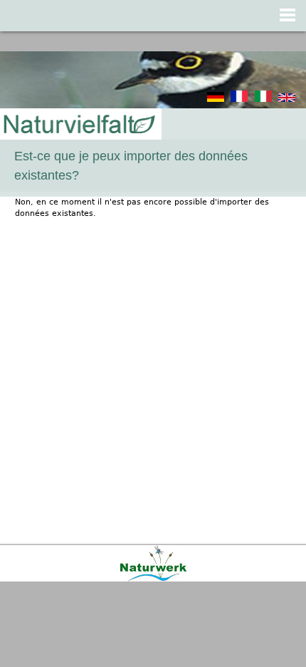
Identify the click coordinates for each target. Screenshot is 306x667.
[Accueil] (78, 125)
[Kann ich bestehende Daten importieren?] (215, 99)
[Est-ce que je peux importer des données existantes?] (239, 99)
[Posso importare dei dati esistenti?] (263, 99)
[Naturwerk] (153, 579)
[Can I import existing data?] (286, 99)
